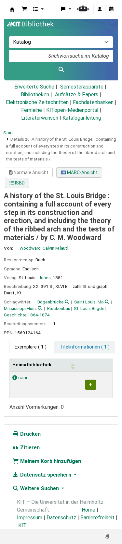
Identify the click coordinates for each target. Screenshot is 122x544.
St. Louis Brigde (89, 308)
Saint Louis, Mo (89, 301)
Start (8, 132)
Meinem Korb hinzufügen (50, 461)
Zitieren (29, 447)
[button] (24, 9)
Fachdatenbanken (93, 102)
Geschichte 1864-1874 (27, 314)
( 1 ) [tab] (31, 347)
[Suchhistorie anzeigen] (111, 9)
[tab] (84, 347)
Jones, (45, 277)
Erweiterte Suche (34, 87)
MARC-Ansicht (82, 172)
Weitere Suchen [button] (39, 488)
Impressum (29, 517)
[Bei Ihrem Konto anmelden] (99, 9)
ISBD (19, 182)
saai (22, 378)
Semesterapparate (81, 87)
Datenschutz (61, 517)
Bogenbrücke (50, 301)
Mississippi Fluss (20, 308)
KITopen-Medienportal (72, 110)
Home (88, 510)
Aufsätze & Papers (76, 94)
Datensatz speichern (46, 475)
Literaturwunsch (39, 118)
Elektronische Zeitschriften (37, 102)
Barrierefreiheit (97, 517)
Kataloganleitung (81, 118)
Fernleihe (31, 110)
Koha (12, 9)
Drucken (30, 434)
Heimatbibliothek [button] (31, 365)
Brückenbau (58, 308)
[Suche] (61, 70)
